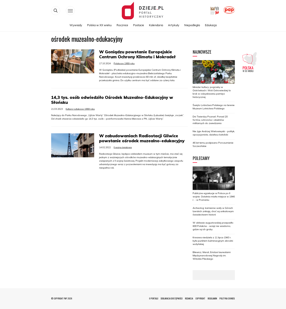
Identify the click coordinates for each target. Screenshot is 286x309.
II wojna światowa (123, 147)
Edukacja (211, 25)
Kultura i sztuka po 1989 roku (80, 109)
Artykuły (173, 25)
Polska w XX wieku (99, 25)
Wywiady (76, 25)
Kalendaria (156, 25)
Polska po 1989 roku (124, 63)
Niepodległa (192, 25)
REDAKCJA (189, 298)
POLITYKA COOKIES (227, 298)
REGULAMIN (212, 298)
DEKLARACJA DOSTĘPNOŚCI (172, 298)
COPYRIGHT (200, 298)
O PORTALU (153, 298)
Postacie (138, 25)
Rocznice (122, 25)
